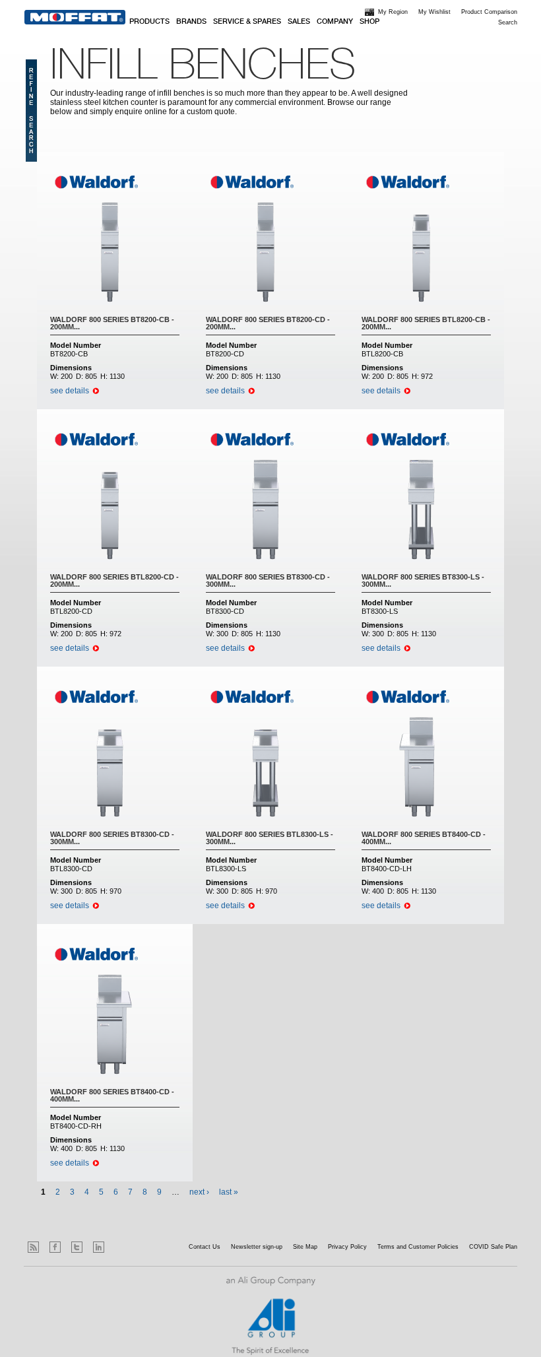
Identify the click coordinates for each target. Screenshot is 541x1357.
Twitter (76, 1247)
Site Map (305, 1246)
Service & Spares (247, 22)
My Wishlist (434, 12)
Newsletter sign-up (256, 1246)
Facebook (55, 1247)
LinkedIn (98, 1247)
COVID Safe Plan (493, 1246)
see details (69, 390)
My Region (393, 12)
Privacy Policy (347, 1246)
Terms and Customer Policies (418, 1246)
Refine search (31, 110)
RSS (33, 1247)
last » (228, 1192)
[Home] (75, 17)
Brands (191, 22)
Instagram (120, 1247)
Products (149, 22)
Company (335, 22)
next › (199, 1192)
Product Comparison (489, 12)
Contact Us (204, 1246)
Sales (299, 22)
